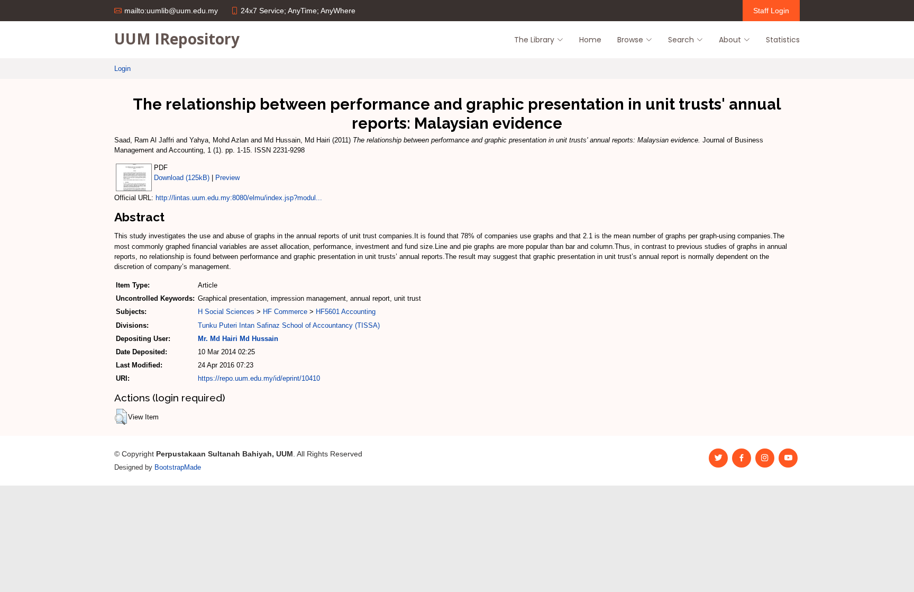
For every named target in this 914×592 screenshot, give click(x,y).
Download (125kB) (181, 178)
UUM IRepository (177, 39)
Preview (227, 178)
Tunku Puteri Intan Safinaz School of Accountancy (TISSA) (289, 325)
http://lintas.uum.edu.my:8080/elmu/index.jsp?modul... (239, 198)
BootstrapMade (177, 467)
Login (122, 69)
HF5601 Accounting (346, 312)
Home (590, 39)
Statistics (783, 39)
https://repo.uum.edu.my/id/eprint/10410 (259, 378)
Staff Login (771, 10)
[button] (121, 417)
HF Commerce (285, 312)
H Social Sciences (226, 312)
